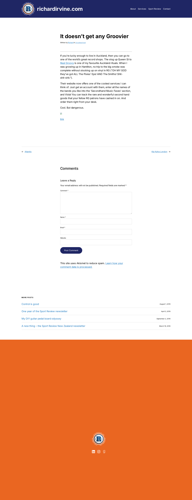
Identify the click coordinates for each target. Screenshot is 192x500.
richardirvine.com (60, 9)
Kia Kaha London (159, 151)
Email (62, 227)
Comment (64, 191)
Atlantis (28, 151)
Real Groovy (67, 63)
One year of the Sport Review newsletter (44, 311)
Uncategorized (80, 42)
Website (63, 238)
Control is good (30, 304)
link (62, 119)
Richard (70, 42)
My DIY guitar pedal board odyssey (41, 318)
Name (63, 217)
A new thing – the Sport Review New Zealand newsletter (53, 326)
